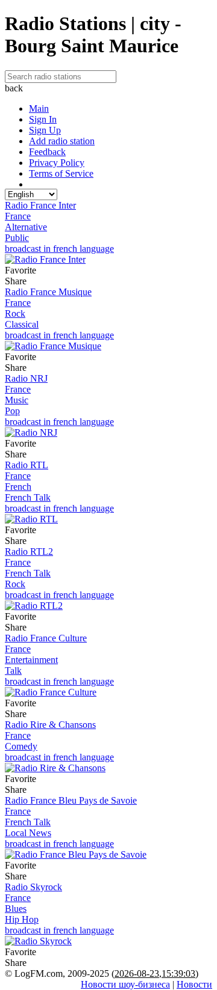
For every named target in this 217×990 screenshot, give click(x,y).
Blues (16, 908)
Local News (28, 833)
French (18, 486)
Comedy (21, 746)
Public (17, 238)
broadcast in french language (59, 248)
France (18, 216)
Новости (194, 984)
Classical (22, 324)
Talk (13, 670)
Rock (15, 313)
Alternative (26, 227)
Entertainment (31, 660)
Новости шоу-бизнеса (125, 984)
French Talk (28, 497)
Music (16, 400)
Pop (12, 411)
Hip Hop (22, 919)
